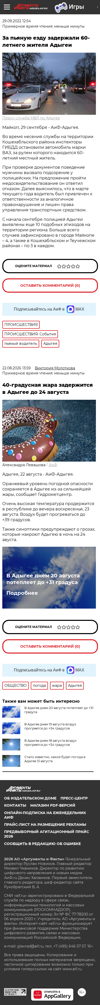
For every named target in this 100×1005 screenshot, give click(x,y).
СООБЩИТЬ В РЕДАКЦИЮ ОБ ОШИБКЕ (42, 843)
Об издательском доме (30, 798)
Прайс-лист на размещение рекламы (45, 824)
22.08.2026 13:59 (16, 368)
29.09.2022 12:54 (16, 21)
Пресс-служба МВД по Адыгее (31, 118)
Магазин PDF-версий (52, 805)
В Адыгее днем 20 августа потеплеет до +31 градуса (43, 579)
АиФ (53, 465)
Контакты (15, 805)
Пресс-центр (74, 798)
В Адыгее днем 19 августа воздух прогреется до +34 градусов (50, 726)
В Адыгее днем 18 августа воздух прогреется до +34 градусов (50, 743)
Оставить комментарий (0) (50, 285)
